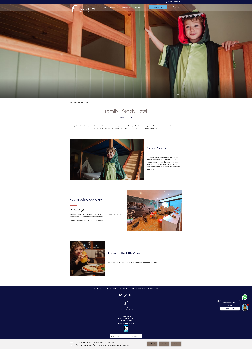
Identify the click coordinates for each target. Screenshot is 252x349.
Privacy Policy (153, 288)
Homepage (73, 102)
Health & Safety (98, 288)
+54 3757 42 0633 (172, 2)
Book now (158, 7)
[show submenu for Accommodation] (120, 7)
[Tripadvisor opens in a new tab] (120, 295)
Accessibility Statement (117, 288)
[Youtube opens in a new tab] (130, 295)
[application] (126, 344)
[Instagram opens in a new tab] (125, 295)
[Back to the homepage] (83, 9)
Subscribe (136, 336)
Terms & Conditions (137, 288)
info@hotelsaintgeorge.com (126, 323)
